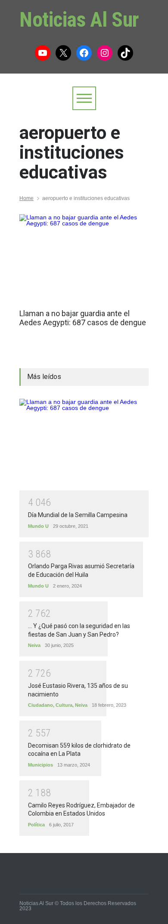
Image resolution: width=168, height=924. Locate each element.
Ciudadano (40, 705)
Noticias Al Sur (79, 19)
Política (36, 824)
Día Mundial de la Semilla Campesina (78, 514)
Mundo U (38, 526)
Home (26, 198)
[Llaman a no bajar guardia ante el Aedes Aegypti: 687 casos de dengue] (84, 257)
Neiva (34, 645)
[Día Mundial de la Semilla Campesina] (84, 444)
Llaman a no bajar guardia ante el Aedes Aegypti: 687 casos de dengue (82, 318)
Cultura (64, 705)
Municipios (40, 764)
